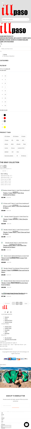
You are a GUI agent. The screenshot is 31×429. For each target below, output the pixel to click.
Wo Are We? (8, 338)
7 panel (6, 140)
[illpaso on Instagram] (11, 312)
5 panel (23, 136)
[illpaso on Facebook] (5, 312)
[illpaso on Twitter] (8, 312)
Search (7, 317)
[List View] (4, 166)
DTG (18, 152)
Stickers (19, 40)
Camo (6, 148)
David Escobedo (9, 155)
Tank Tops (3, 41)
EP (17, 155)
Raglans (25, 40)
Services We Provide (10, 339)
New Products (8, 36)
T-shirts (24, 38)
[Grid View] (1, 166)
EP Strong (23, 155)
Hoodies (7, 40)
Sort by (4, 171)
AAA (23, 140)
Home (2, 36)
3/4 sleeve (15, 136)
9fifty (17, 140)
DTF (13, 152)
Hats (29, 38)
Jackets (13, 40)
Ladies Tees (8, 328)
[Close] (29, 369)
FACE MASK (10, 41)
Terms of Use (8, 322)
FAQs (6, 319)
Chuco (13, 148)
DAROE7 (7, 152)
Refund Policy (8, 320)
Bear (24, 144)
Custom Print (21, 148)
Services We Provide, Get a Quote (11, 38)
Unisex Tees (8, 326)
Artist (12, 144)
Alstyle (6, 144)
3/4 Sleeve (7, 136)
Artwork (18, 144)
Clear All (7, 69)
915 (12, 140)
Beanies (2, 40)
